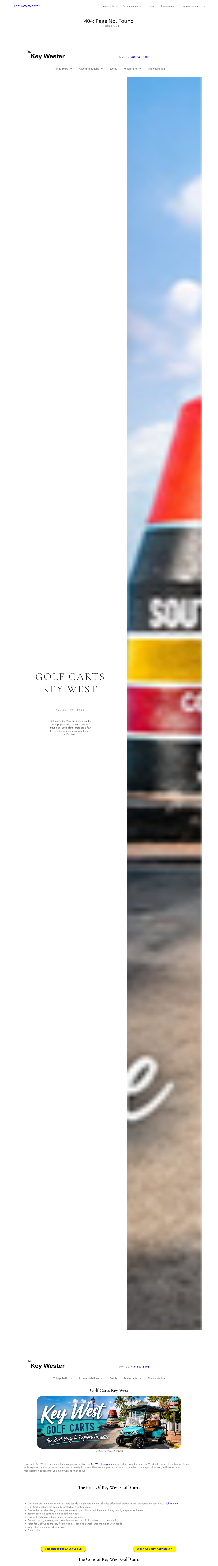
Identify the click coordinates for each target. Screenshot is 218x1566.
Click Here (172, 1503)
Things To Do (60, 68)
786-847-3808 (140, 57)
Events (113, 68)
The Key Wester (26, 5)
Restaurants (130, 68)
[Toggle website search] (203, 6)
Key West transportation (103, 1464)
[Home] (100, 26)
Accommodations (89, 68)
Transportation (156, 68)
